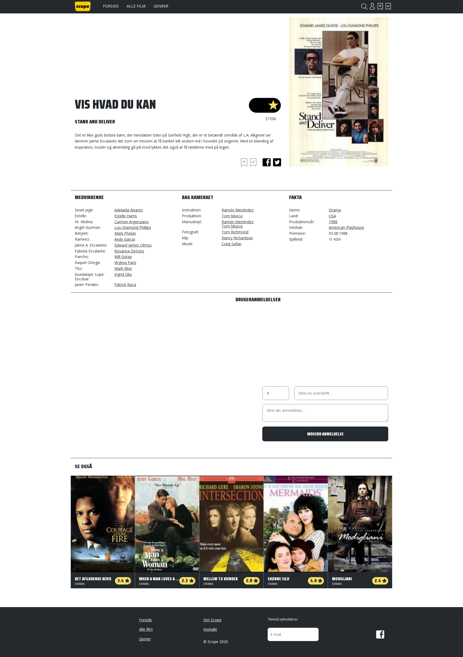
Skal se (380, 6)
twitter (277, 162)
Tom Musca (232, 215)
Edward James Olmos (133, 245)
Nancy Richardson (237, 237)
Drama (335, 209)
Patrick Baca (125, 284)
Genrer (161, 6)
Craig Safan (231, 243)
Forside (111, 6)
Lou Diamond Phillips (132, 227)
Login (372, 6)
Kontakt (210, 629)
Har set (388, 6)
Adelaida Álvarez (128, 209)
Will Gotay (123, 256)
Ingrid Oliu (123, 274)
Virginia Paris (125, 262)
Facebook (380, 634)
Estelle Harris (125, 215)
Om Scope (212, 619)
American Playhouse (346, 227)
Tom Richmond (235, 231)
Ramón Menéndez (237, 209)
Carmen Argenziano (131, 221)
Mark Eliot (123, 268)
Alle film (136, 6)
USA (332, 215)
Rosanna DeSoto (129, 251)
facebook (267, 162)
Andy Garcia (124, 239)
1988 (333, 221)
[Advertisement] (117, 171)
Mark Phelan (125, 233)
